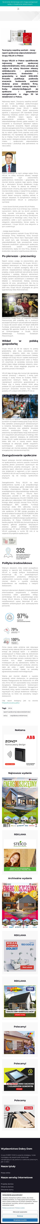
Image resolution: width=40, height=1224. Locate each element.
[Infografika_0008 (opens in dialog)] (17, 617)
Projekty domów (7, 1184)
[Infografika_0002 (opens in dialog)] (17, 553)
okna (10, 708)
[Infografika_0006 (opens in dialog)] (11, 641)
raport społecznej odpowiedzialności (16, 712)
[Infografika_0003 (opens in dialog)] (9, 541)
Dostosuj (20, 1216)
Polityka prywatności (8, 1208)
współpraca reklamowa (18, 715)
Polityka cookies (20, 1208)
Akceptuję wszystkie (20, 1220)
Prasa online (5, 1173)
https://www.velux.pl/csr (11, 703)
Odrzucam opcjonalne (20, 1212)
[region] (20, 549)
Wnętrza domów (7, 1187)
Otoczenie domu (7, 1190)
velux (5, 715)
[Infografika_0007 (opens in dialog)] (11, 631)
